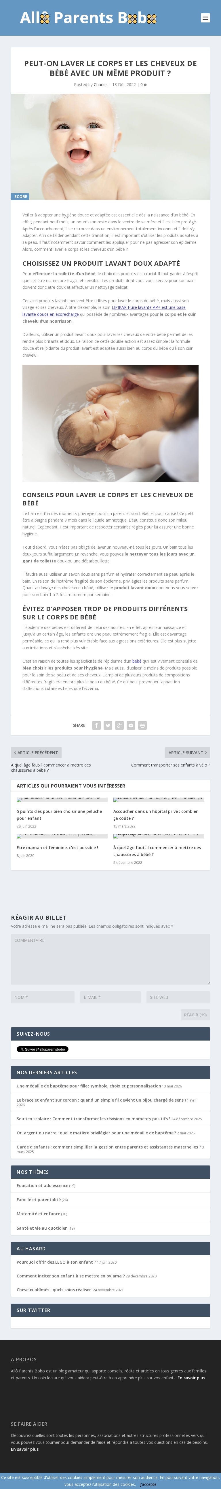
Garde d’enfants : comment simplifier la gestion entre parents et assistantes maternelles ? (109, 1147)
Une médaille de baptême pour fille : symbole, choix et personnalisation (89, 1086)
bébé (137, 661)
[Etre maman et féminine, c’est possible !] (62, 836)
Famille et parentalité (39, 1199)
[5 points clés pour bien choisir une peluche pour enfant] (62, 800)
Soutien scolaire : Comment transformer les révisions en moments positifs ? (93, 1118)
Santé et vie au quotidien (42, 1228)
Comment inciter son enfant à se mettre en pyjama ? (71, 1276)
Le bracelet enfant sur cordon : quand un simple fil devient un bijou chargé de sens (100, 1100)
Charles (101, 84)
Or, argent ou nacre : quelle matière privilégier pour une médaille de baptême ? (96, 1133)
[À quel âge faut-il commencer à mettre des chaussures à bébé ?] (158, 836)
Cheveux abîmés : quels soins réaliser (54, 1289)
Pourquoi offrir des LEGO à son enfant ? (56, 1262)
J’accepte (148, 1484)
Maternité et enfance (38, 1213)
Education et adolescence (42, 1185)
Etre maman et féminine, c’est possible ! (57, 847)
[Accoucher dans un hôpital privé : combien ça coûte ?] (158, 800)
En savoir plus (191, 1377)
